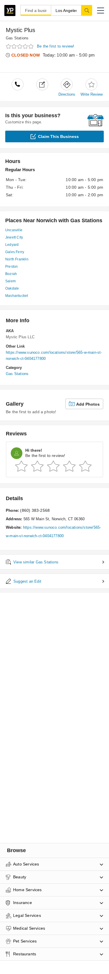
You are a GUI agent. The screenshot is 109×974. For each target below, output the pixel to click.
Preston (11, 266)
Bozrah (11, 274)
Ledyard (12, 245)
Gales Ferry (14, 252)
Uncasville (13, 230)
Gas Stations (17, 38)
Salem (10, 281)
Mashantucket (16, 296)
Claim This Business (58, 136)
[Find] (86, 10)
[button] (100, 10)
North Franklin (16, 259)
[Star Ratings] (20, 46)
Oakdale (12, 288)
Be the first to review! (55, 46)
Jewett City (14, 237)
